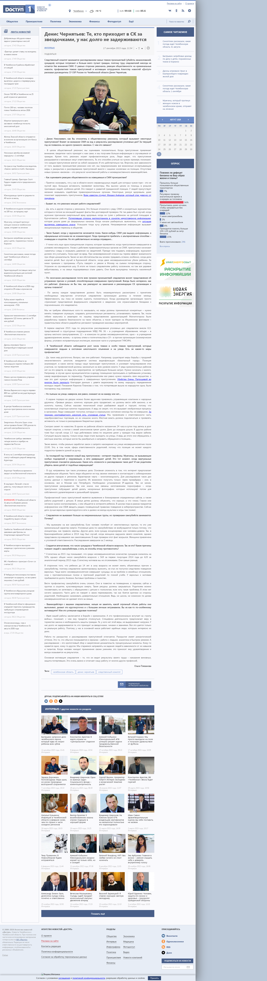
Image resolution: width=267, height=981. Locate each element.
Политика (55, 21)
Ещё (131, 21)
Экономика (75, 21)
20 (175, 145)
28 (180, 149)
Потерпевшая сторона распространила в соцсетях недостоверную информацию (109, 218)
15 (186, 140)
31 (159, 154)
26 (170, 149)
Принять (154, 977)
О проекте (189, 3)
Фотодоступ (114, 21)
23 (191, 145)
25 (164, 149)
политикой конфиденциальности (88, 977)
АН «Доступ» (21, 939)
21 (180, 145)
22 (186, 145)
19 (170, 145)
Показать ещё (98, 913)
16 (191, 140)
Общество (12, 21)
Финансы (94, 21)
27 (175, 149)
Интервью (49, 48)
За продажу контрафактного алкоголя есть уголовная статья (97, 413)
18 (164, 145)
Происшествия (34, 21)
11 (164, 140)
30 (191, 149)
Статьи (5, 955)
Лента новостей (21, 31)
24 (159, 149)
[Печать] (148, 48)
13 (175, 140)
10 (159, 140)
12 (170, 140)
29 (186, 149)
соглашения (64, 977)
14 (180, 140)
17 (159, 145)
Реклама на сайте (174, 3)
